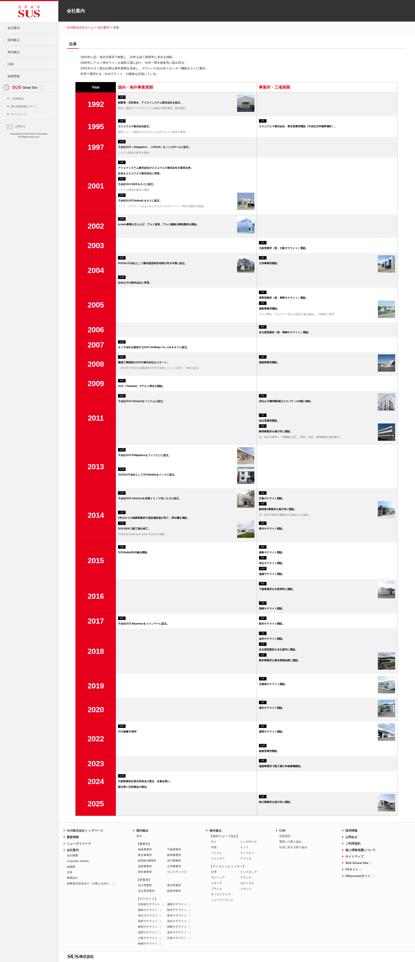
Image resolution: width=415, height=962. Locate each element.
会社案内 (14, 28)
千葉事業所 (174, 849)
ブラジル (216, 888)
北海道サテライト (149, 904)
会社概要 (72, 855)
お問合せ (20, 126)
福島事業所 (145, 849)
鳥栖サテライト (148, 943)
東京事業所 (145, 855)
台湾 (214, 871)
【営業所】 (144, 879)
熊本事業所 (145, 871)
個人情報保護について (24, 106)
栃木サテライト (177, 909)
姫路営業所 (174, 890)
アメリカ (245, 858)
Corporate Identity (78, 861)
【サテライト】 (147, 898)
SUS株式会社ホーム (80, 27)
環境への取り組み (290, 841)
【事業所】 (144, 844)
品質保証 (284, 836)
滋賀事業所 (145, 866)
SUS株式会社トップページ (85, 830)
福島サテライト (148, 909)
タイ (214, 841)
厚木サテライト (177, 915)
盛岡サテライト (177, 904)
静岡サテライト (148, 926)
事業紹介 (72, 878)
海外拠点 (14, 52)
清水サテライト (177, 921)
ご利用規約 (17, 98)
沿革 (69, 872)
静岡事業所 (174, 855)
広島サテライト (177, 938)
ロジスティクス (177, 871)
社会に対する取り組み (293, 847)
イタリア (216, 883)
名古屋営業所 (146, 890)
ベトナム (216, 852)
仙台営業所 (145, 885)
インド (244, 847)
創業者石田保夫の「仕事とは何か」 (89, 883)
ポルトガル (247, 883)
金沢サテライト (177, 932)
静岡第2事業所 (147, 860)
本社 (139, 836)
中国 (214, 847)
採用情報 (14, 76)
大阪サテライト (148, 938)
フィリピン (247, 852)
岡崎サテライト (177, 926)
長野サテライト (148, 921)
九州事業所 (174, 866)
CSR (11, 64)
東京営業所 (174, 885)
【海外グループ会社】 (224, 836)
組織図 (71, 866)
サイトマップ (18, 114)
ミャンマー (218, 858)
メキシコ (245, 888)
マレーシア (218, 877)
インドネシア (248, 871)
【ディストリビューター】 (227, 866)
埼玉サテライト (148, 915)
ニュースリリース (79, 843)
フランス (245, 877)
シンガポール (248, 841)
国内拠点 (14, 40)
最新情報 (73, 837)
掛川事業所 (174, 860)
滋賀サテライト (148, 932)
